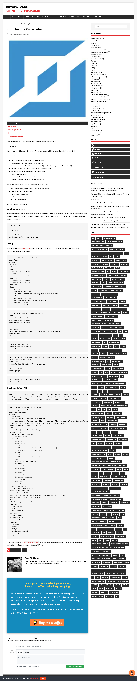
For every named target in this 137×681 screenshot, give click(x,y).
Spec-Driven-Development (101, 555)
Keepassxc (117, 413)
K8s (109, 409)
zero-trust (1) (95, 135)
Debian (111, 324)
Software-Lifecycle (117, 547)
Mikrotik (118, 443)
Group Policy (113, 376)
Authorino (124, 264)
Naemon (117, 454)
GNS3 (106, 372)
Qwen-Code (96, 518)
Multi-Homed (102, 450)
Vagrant (105, 577)
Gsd (122, 376)
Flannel (103, 353)
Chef (117, 286)
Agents (121, 249)
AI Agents (109, 253)
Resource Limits (114, 521)
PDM (107, 491)
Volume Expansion (106, 585)
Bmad (99, 279)
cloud (71, 17)
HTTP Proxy (114, 387)
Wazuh (101, 588)
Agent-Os (108, 245)
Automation (109, 268)
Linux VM (114, 432)
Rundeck (118, 529)
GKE (101, 372)
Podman (104, 503)
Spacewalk (106, 551)
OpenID (123, 477)
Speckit (115, 555)
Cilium (94, 290)
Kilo (102, 417)
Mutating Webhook (98, 454)
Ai (103, 253)
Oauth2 (107, 473)
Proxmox (95, 514)
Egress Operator (119, 338)
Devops (113, 331)
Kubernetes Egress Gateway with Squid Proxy (105, 221)
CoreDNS (117, 312)
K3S (104, 409)
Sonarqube (96, 551)
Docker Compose (105, 335)
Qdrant (115, 514)
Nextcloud (122, 465)
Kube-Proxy (122, 424)
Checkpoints (108, 286)
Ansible (110, 260)
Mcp (93, 443)
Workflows (114, 592)
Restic (112, 525)
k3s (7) (93, 70)
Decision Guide (107, 327)
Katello (108, 413)
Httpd (123, 387)
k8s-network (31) (96, 83)
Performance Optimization (101, 495)
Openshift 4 (96, 484)
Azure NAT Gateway (98, 275)
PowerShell (125, 503)
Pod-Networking (116, 499)
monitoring (87, 17)
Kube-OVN (113, 424)
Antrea (105, 264)
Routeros (101, 529)
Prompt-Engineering (117, 510)
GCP (108, 361)
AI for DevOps (95, 199)
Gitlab (108, 368)
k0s (56, 141)
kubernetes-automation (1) (100, 95)
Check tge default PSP (15, 136)
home (7, 17)
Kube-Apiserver (112, 421)
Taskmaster (104, 566)
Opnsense (103, 488)
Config (10, 133)
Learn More (35, 678)
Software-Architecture (119, 544)
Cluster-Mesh (97, 297)
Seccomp (111, 532)
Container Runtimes (110, 305)
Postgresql (114, 503)
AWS (117, 268)
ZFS (117, 596)
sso (78, 17)
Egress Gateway (105, 338)
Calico (114, 279)
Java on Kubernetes (120, 406)
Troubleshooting (112, 573)
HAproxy (107, 380)
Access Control (109, 238)
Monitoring (117, 447)
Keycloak (95, 417)
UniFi (97, 577)
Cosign (125, 312)
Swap (127, 562)
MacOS (120, 435)
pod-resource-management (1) (101, 113)
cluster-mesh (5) (96, 47)
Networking (111, 465)
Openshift (107, 480)
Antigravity (96, 264)
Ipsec (103, 406)
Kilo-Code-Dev (121, 417)
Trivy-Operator (97, 573)
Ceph (103, 283)
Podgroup (95, 503)
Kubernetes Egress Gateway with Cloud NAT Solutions (108, 217)
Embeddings (96, 346)
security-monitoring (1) (98, 119)
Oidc (122, 473)
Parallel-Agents (98, 491)
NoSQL (126, 469)
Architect (114, 264)
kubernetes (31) (96, 92)
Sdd (104, 532)
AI (12, 17)
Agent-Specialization (99, 249)
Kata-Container (97, 413)
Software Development (100, 544)
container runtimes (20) (99, 50)
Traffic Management (117, 570)
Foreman (103, 357)
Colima (122, 301)
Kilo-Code (110, 417)
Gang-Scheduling (98, 361)
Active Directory (98, 242)
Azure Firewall (124, 271)
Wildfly (118, 588)
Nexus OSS (95, 469)
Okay (42, 678)
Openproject (96, 480)
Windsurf (104, 592)
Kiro (102, 421)
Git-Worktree (106, 365)
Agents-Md (96, 253)
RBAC (119, 518)
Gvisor (94, 380)
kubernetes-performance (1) (100, 99)
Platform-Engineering (100, 499)
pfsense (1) (95, 110)
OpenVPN (115, 484)
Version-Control (98, 581)
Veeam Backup (115, 577)
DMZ (120, 331)
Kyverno (123, 428)
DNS (125, 331)
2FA (93, 238)
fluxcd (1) (94, 61)
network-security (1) (97, 108)
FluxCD (94, 357)
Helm (108, 383)
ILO (105, 391)
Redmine (95, 521)
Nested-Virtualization (100, 462)
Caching (106, 279)
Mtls (94, 450)
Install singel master (14, 130)
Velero (125, 577)
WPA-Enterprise (97, 596)
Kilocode (95, 421)
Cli (121, 290)
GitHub (116, 365)
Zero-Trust (109, 596)
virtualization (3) (96, 130)
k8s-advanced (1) (96, 72)
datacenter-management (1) (100, 52)
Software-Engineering (100, 547)
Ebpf (115, 335)
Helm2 (94, 387)
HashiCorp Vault (98, 383)
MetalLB (100, 443)
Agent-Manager (97, 245)
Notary (94, 473)
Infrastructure (114, 394)
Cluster (114, 294)
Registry (103, 521)
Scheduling (96, 532)
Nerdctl (111, 458)
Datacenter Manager (99, 324)
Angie (104, 260)
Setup (94, 540)
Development (118, 327)
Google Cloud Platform (119, 372)
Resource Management (100, 525)
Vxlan (94, 588)
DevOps (19, 17)
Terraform (96, 570)
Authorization (97, 268)
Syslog (94, 566)
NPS (101, 473)
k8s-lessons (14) (96, 81)
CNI (106, 297)
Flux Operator (114, 353)
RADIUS (104, 518)
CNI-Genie (112, 297)
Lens (93, 432)
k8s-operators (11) (97, 86)
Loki (114, 435)
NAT (93, 458)
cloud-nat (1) (95, 45)
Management (111, 439)
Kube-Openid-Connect (99, 424)
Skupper (114, 540)
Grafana (95, 376)
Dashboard (109, 320)
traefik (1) (94, 126)
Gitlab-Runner (118, 368)
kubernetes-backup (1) (98, 97)
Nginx (104, 469)
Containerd (124, 305)
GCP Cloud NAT (117, 361)
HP (107, 387)
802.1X (99, 238)
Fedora (94, 350)
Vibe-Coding (111, 581)
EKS (105, 342)
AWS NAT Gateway (98, 271)
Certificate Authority (115, 283)
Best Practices (120, 275)
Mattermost (123, 439)
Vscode (117, 585)
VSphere (125, 585)
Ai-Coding (118, 253)
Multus (112, 450)
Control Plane (106, 312)
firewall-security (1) (97, 59)
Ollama (94, 477)
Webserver (109, 588)
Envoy (105, 346)
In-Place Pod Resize (115, 391)
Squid (122, 555)
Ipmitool (95, 406)
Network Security (98, 465)
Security (95, 536)
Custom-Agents (111, 316)
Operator (124, 484)
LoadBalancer (97, 435)
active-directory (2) (97, 38)
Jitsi (93, 409)
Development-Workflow (100, 331)
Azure (114, 271)
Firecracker (116, 350)
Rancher (112, 518)
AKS (111, 256)
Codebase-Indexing (98, 301)
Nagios (125, 454)
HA (100, 380)
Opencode (115, 477)
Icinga (94, 391)
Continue (95, 312)
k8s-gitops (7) (95, 79)
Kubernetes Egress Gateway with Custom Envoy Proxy (108, 224)
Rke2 (93, 529)
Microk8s (109, 443)
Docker (94, 335)
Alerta (117, 256)
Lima (99, 432)
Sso (93, 559)
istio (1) (93, 68)
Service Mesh (120, 536)
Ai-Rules (95, 256)
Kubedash (103, 428)
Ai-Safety (103, 256)
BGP (93, 279)
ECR (121, 335)
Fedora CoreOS (105, 350)
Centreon (95, 283)
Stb (114, 559)
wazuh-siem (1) (96, 133)
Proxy (103, 514)
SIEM (100, 540)
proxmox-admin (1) (97, 117)
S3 (125, 529)
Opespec (95, 488)
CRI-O (94, 316)
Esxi (111, 346)
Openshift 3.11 (118, 480)
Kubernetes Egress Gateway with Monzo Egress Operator (109, 227)
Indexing (95, 394)
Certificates (96, 286)
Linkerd (106, 432)
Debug (118, 324)
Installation (96, 402)
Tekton (113, 566)
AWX (108, 271)
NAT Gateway (101, 458)
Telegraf (122, 566)
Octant (115, 473)
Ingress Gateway (114, 398)
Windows (35, 17)
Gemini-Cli (95, 365)
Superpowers (118, 562)
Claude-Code (103, 290)
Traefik (105, 570)
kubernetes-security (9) (99, 101)
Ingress (125, 394)
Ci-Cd (123, 286)
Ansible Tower (121, 260)
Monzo (126, 447)
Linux (27, 17)
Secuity (119, 532)
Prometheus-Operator (100, 510)
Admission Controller (114, 242)
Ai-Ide (126, 253)
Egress (94, 338)
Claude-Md (114, 290)
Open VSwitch (104, 477)
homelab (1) (95, 65)
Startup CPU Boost (104, 559)
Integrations (119, 402)
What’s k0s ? (12, 126)
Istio (109, 406)
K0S (24, 550)
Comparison (96, 305)
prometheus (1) (96, 115)
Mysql (110, 454)
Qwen (122, 514)
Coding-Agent (112, 301)
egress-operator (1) (97, 54)
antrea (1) (94, 41)
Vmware (94, 585)
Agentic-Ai (113, 249)
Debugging (95, 327)
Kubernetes (61, 17)
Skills (107, 540)
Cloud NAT (95, 294)
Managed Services (98, 439)
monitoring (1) (95, 106)
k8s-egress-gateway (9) (99, 77)
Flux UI (123, 353)
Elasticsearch (114, 342)
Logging (107, 435)
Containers (96, 309)
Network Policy (115, 462)
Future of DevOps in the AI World (101, 203)
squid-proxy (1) (96, 124)
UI (92, 577)
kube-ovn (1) (95, 90)
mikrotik (98, 17)
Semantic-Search (107, 536)
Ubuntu (122, 573)
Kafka (115, 409)
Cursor (100, 316)
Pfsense (116, 495)
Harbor (114, 380)
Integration (108, 402)
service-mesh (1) (96, 122)
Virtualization (48, 17)
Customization (97, 320)
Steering (121, 559)
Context (106, 309)
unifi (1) (93, 128)
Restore (120, 525)
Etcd (116, 346)
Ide (100, 391)
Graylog (103, 376)
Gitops (94, 372)
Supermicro (107, 562)
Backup (110, 275)
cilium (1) (94, 43)
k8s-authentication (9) (98, 74)
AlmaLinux (95, 260)
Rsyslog (110, 529)
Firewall (95, 353)
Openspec (106, 484)
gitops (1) (94, 63)
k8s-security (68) (96, 88)
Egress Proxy (96, 342)
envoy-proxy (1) (96, 56)
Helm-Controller (118, 383)
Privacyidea (96, 506)
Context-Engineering (119, 309)
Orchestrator (115, 488)
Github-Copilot (97, 368)
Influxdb (104, 394)
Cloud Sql (105, 294)
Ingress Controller (99, 398)
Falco (123, 346)
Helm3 (101, 387)
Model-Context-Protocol (101, 447)
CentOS (121, 279)
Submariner (96, 562)
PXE (109, 514)
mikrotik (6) (94, 104)
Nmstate (111, 469)
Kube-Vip (95, 428)
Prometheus (107, 506)
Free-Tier (111, 357)
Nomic (119, 469)
